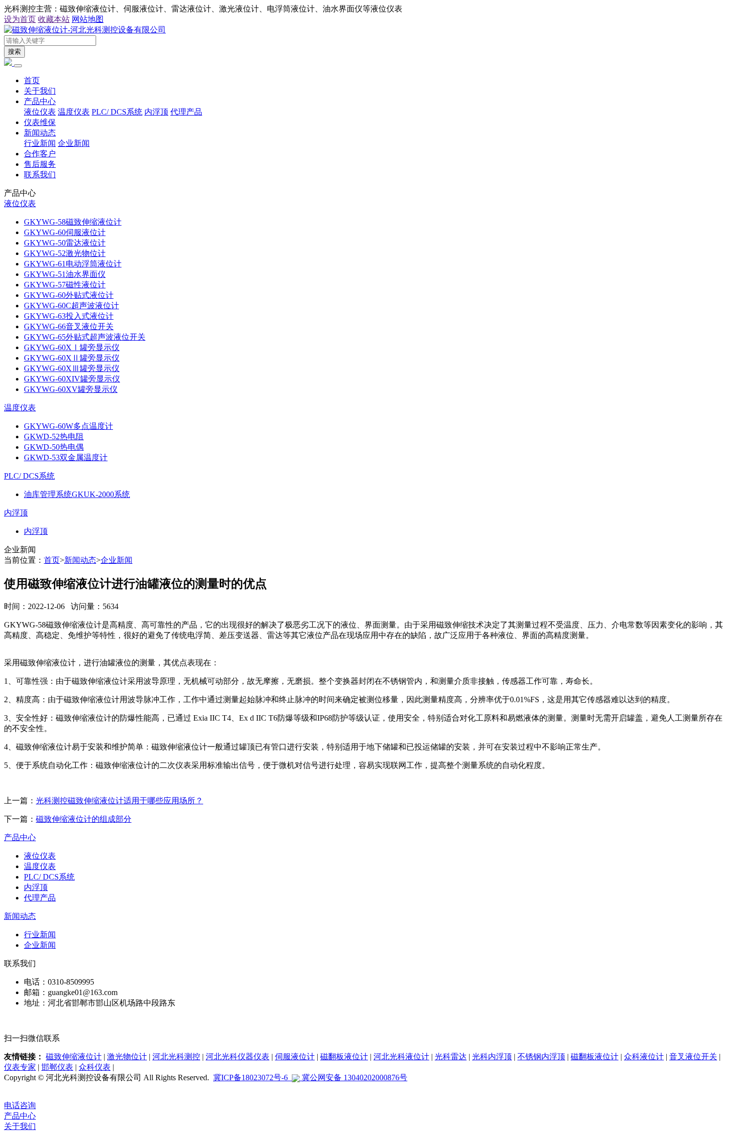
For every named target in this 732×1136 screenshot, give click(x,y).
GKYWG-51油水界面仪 (65, 274)
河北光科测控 (176, 1056)
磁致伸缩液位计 (74, 1056)
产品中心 (40, 101)
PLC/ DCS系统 (117, 112)
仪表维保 (40, 122)
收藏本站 (54, 19)
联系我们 (40, 174)
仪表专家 (20, 1067)
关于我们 (40, 91)
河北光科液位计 (401, 1056)
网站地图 (88, 19)
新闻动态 (40, 132)
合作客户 (40, 153)
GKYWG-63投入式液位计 (69, 316)
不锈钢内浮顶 (541, 1056)
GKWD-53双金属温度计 (66, 457)
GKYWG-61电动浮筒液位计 (73, 263)
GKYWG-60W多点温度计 (68, 426)
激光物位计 (127, 1056)
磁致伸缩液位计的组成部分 (83, 819)
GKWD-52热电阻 (54, 436)
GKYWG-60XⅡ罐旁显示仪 (72, 358)
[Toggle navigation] (18, 65)
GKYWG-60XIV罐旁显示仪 (72, 379)
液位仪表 (40, 112)
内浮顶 (156, 112)
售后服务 (40, 164)
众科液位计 (644, 1056)
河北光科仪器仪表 (237, 1056)
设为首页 (20, 19)
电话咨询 (20, 1105)
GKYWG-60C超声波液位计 (71, 305)
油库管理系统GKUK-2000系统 (77, 494)
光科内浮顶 (492, 1056)
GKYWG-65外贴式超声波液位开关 (84, 337)
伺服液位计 (295, 1056)
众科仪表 (95, 1067)
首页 (32, 80)
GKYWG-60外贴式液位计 (69, 295)
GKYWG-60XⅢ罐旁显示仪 (72, 368)
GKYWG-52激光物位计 (65, 253)
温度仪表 (74, 112)
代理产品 (186, 112)
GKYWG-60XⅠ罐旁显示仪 (72, 347)
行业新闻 (40, 143)
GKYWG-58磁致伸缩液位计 (73, 222)
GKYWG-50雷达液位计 (65, 243)
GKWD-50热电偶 (54, 447)
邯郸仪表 (57, 1067)
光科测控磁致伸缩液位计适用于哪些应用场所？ (119, 800)
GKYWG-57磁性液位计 (65, 284)
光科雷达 (451, 1056)
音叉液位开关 (693, 1056)
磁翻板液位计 (344, 1056)
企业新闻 (74, 143)
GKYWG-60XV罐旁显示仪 (71, 389)
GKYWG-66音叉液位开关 (69, 326)
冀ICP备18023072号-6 (252, 1077)
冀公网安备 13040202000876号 (353, 1077)
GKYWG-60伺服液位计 (65, 232)
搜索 (14, 51)
